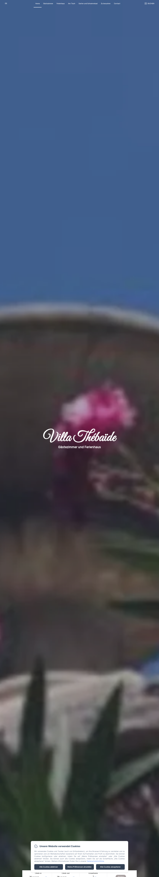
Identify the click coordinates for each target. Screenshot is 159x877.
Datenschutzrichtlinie (95, 861)
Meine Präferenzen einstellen (79, 867)
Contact (117, 4)
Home (37, 4)
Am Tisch (71, 4)
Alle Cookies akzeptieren (110, 867)
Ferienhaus (61, 4)
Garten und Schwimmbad (88, 4)
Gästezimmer (48, 4)
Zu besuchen (106, 4)
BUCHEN (151, 4)
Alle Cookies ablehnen (48, 867)
